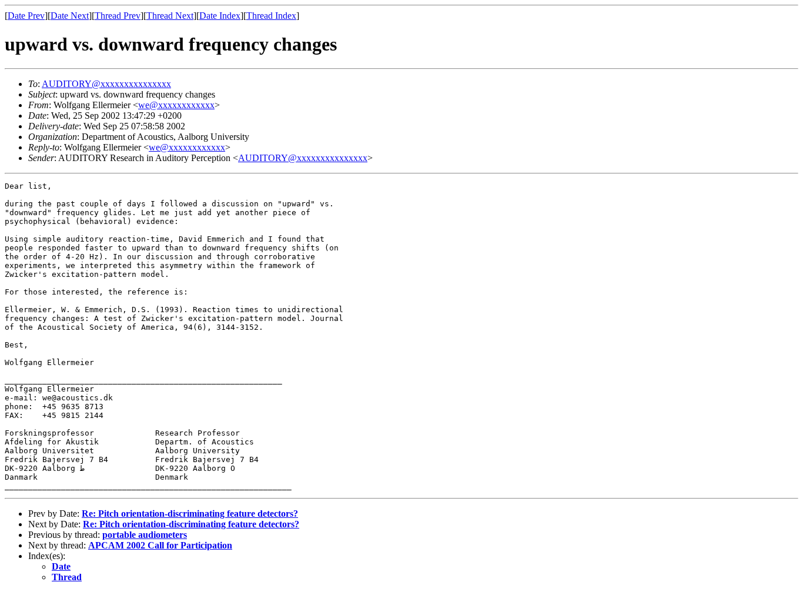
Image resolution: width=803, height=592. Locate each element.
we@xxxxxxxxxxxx (176, 105)
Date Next (70, 16)
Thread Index (271, 16)
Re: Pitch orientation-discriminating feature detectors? (190, 514)
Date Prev (26, 16)
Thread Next (169, 16)
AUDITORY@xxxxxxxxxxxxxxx (106, 84)
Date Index (219, 16)
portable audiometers (144, 535)
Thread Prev (117, 16)
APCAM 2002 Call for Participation (160, 545)
